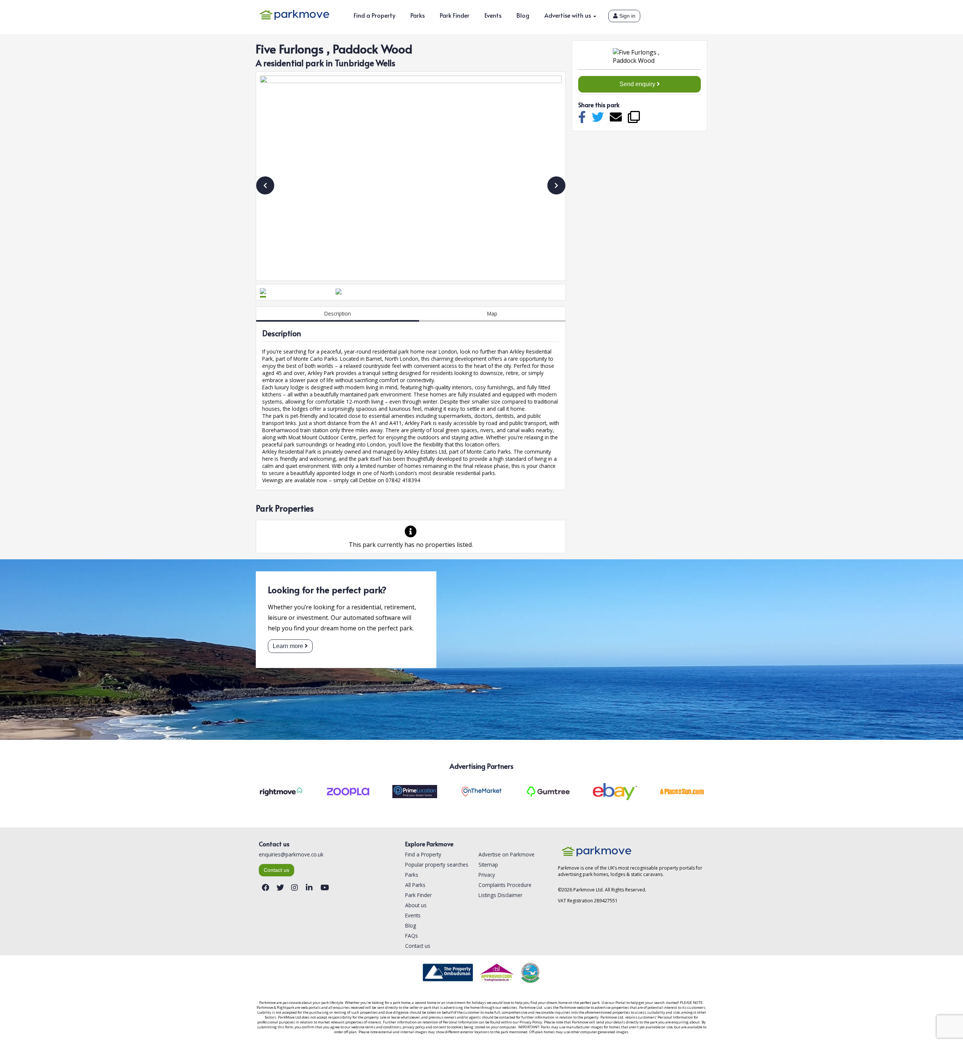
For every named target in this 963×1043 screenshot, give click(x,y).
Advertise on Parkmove (506, 854)
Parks (417, 15)
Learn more (288, 646)
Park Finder (454, 15)
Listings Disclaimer (500, 895)
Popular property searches (436, 864)
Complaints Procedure (505, 884)
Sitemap (488, 864)
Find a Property (374, 15)
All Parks (415, 884)
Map (492, 313)
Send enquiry (638, 84)
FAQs (411, 935)
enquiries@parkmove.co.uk (291, 854)
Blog (522, 15)
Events (493, 15)
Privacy (486, 874)
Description (337, 313)
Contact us (276, 870)
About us (416, 905)
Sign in (626, 16)
